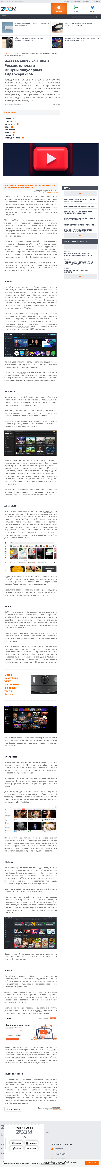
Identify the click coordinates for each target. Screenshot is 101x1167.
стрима (29, 529)
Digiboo (7, 132)
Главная (7, 53)
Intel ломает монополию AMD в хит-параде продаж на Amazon (78, 263)
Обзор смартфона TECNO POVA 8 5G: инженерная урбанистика (29, 39)
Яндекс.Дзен (61, 1154)
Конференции (87, 1)
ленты (54, 1092)
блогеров (13, 791)
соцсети (52, 1049)
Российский (9, 976)
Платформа (9, 130)
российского (21, 582)
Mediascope (20, 244)
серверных (9, 1087)
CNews (66, 1)
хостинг (53, 838)
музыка (18, 770)
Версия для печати (50, 192)
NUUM (7, 612)
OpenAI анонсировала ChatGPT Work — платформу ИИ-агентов (78, 254)
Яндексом (47, 511)
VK (45, 424)
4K (16, 781)
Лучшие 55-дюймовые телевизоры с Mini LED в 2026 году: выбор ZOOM (82, 39)
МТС (26, 612)
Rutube (7, 119)
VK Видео (8, 121)
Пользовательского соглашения (53, 1164)
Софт (92, 11)
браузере (8, 786)
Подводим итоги (12, 138)
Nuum (6, 127)
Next (80, 235)
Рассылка (60, 1149)
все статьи (93, 188)
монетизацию (23, 326)
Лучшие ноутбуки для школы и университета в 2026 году (78, 212)
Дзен (8, 576)
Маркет (97, 1)
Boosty (7, 135)
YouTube (15, 220)
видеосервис (16, 868)
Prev (80, 193)
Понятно (92, 1163)
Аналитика (75, 1)
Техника (58, 11)
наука (47, 625)
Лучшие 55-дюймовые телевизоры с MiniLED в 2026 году (79, 200)
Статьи (16, 53)
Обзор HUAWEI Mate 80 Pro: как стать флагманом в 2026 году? (79, 24)
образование (36, 625)
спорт (27, 770)
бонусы (38, 1010)
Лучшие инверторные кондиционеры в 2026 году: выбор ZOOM (32, 24)
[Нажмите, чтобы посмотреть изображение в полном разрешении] (30, 356)
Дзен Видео (9, 124)
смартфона (9, 620)
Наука (75, 11)
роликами (17, 1057)
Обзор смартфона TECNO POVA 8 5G (79, 206)
